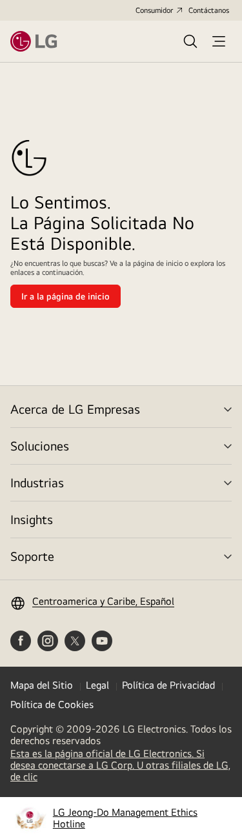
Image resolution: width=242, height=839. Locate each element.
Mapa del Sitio (41, 685)
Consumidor (154, 10)
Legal (97, 685)
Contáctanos (208, 10)
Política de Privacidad (168, 685)
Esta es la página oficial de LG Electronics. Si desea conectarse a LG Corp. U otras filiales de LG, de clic (120, 765)
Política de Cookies (52, 704)
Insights (31, 519)
